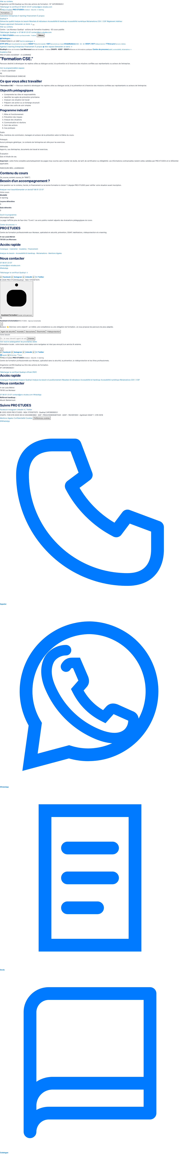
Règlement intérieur (114, 21)
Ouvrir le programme (8, 215)
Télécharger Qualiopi (9, 32)
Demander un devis (23, 24)
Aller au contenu (6, 1)
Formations (6, 13)
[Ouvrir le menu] (33, 24)
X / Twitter (28, 410)
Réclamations (92, 21)
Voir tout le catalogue (8, 342)
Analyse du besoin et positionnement (47, 380)
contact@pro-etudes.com (42, 7)
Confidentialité (19, 418)
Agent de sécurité (8, 332)
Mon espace (48, 47)
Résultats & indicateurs (38, 21)
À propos (40, 16)
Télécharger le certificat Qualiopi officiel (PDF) (18, 372)
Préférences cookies (42, 418)
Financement (32, 16)
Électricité (41, 332)
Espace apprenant (7, 24)
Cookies (29, 418)
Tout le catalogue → (27, 41)
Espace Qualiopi (25, 380)
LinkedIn (20, 410)
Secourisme (30, 332)
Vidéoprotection (53, 332)
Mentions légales (55, 253)
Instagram (12, 410)
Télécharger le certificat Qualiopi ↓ (14, 273)
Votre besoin (5, 335)
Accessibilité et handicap (90, 380)
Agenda (3, 47)
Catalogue (4, 249)
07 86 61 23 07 (25, 7)
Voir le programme (7, 68)
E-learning (22, 16)
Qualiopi (4, 19)
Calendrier (4, 16)
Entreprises (13, 16)
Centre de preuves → (8, 225)
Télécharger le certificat (9, 7)
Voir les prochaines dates (27, 342)
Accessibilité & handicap (57, 21)
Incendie (20, 332)
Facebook (4, 410)
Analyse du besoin (21, 21)
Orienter (31, 338)
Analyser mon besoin (8, 189)
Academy (3, 52)
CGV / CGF (102, 21)
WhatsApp (4, 268)
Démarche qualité (7, 21)
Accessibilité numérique (76, 21)
